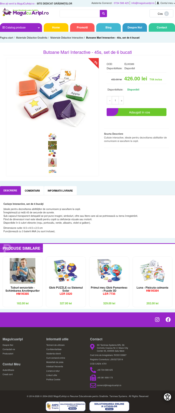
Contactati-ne (9, 349)
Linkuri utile (51, 375)
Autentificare (8, 369)
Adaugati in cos (139, 112)
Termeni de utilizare (55, 344)
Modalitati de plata (54, 362)
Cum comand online (55, 357)
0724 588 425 (121, 3)
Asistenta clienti (53, 353)
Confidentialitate (54, 349)
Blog (108, 27)
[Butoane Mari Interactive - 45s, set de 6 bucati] (52, 95)
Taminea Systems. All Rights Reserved (128, 396)
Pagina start (6, 37)
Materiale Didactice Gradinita (31, 37)
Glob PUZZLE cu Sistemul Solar (66, 291)
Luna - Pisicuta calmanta (152, 289)
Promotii (82, 27)
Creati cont (8, 374)
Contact (162, 27)
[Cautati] (103, 13)
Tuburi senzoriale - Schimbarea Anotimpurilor (22, 291)
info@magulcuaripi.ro (142, 3)
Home (56, 27)
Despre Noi (134, 27)
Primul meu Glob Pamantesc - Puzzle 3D (109, 291)
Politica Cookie (53, 379)
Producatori (8, 353)
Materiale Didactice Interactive (66, 37)
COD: (110, 64)
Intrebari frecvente (54, 366)
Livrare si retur (53, 370)
